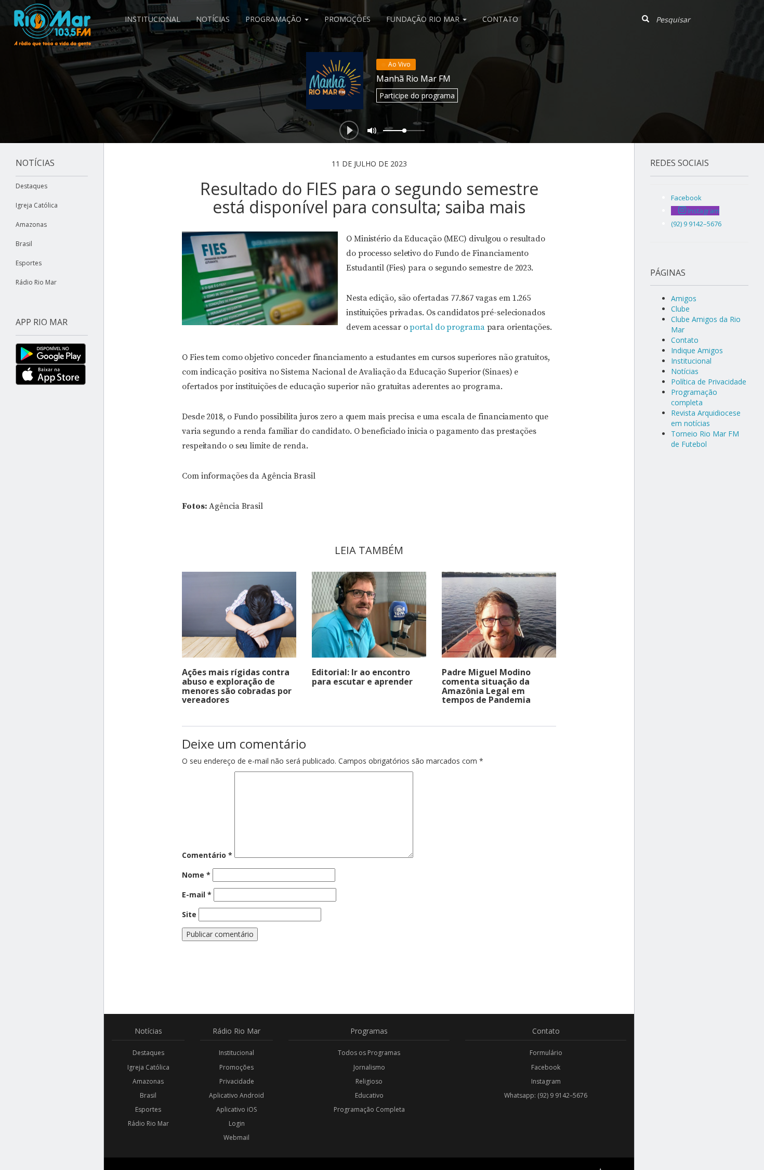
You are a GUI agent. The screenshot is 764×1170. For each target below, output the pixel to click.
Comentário (207, 855)
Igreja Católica (37, 205)
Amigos (683, 298)
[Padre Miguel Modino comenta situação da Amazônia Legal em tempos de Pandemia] (499, 615)
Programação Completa (369, 1109)
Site (189, 914)
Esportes (29, 263)
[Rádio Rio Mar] (52, 13)
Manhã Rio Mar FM (413, 78)
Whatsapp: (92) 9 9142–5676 (545, 1095)
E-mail (197, 894)
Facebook (545, 1067)
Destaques (31, 186)
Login (237, 1123)
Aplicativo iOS (236, 1109)
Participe (417, 95)
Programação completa (694, 397)
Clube (680, 309)
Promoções (347, 19)
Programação (274, 19)
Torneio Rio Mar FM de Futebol (705, 439)
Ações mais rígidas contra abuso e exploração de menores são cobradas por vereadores (237, 685)
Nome (196, 875)
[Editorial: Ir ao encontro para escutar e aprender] (369, 615)
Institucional (152, 19)
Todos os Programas (369, 1052)
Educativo (369, 1095)
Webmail (236, 1137)
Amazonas (31, 224)
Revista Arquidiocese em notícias (706, 418)
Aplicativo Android (236, 1095)
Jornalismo (369, 1067)
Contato (500, 19)
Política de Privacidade (708, 382)
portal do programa (447, 327)
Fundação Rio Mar (424, 19)
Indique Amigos (697, 350)
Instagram (546, 1081)
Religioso (369, 1081)
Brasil (24, 243)
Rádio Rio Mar (36, 282)
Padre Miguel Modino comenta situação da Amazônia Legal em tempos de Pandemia (486, 685)
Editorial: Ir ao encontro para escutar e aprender (362, 676)
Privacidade (236, 1081)
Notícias (213, 19)
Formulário (546, 1052)
